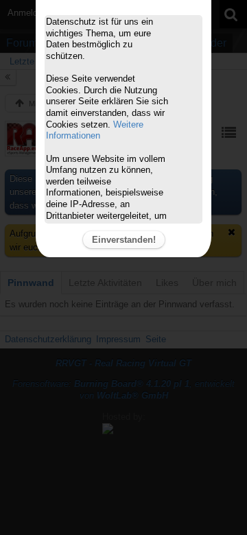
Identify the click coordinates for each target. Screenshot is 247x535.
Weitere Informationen (94, 130)
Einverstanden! (124, 240)
